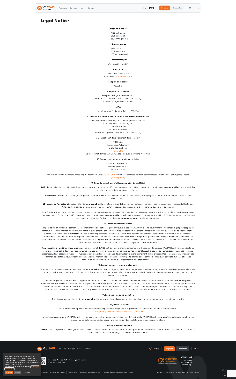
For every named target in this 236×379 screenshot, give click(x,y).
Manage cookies (193, 372)
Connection (177, 8)
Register (164, 8)
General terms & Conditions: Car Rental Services (84, 372)
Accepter (9, 372)
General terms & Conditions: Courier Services (118, 372)
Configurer (26, 372)
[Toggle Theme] (197, 8)
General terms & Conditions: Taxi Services (51, 372)
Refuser (17, 372)
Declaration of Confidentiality (174, 372)
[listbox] (191, 8)
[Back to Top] (225, 372)
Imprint (159, 372)
